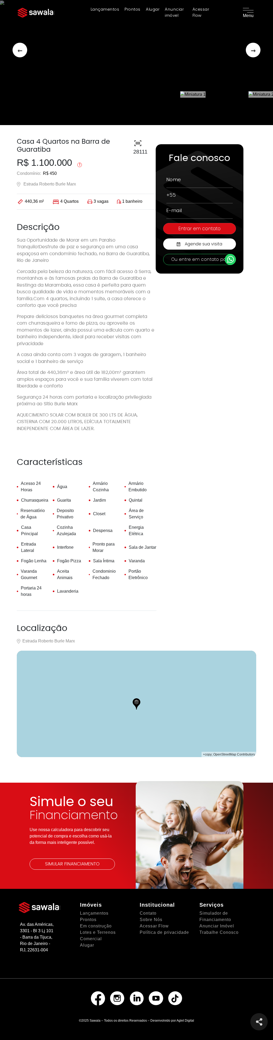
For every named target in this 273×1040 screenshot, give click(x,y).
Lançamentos (105, 9)
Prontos (132, 9)
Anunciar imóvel (174, 12)
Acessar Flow (200, 12)
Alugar (152, 9)
